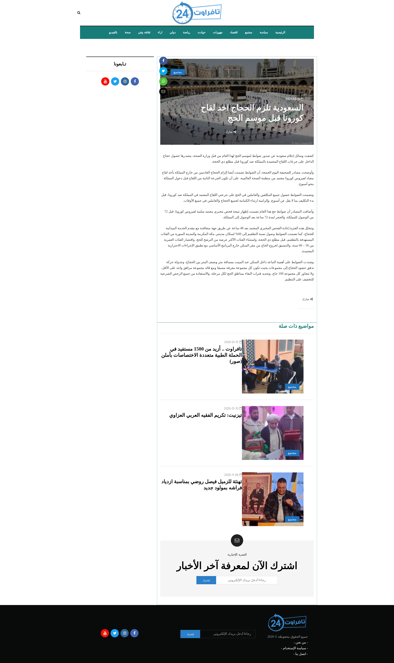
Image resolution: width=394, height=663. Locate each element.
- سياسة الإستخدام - (294, 648)
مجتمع (248, 32)
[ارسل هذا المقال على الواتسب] (163, 81)
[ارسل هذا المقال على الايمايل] (163, 92)
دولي (173, 32)
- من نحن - (301, 642)
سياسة (264, 32)
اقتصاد (234, 32)
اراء (160, 32)
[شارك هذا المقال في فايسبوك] (163, 61)
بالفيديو (113, 32)
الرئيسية (280, 32)
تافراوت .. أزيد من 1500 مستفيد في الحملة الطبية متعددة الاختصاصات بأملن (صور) (201, 355)
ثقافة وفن (144, 32)
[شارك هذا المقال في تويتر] (163, 71)
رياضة (186, 32)
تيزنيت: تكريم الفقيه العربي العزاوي (205, 415)
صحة (128, 32)
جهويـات (218, 32)
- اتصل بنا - (300, 654)
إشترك (206, 580)
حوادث (202, 32)
